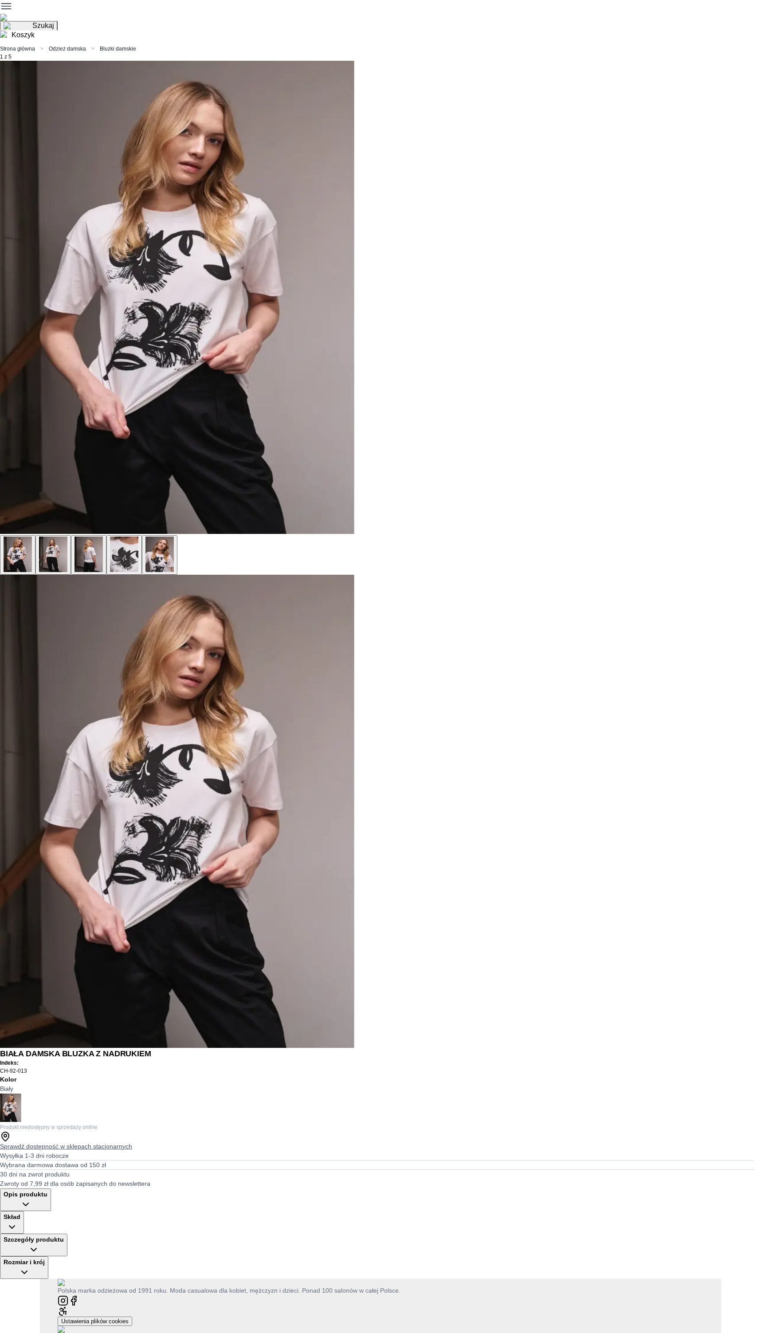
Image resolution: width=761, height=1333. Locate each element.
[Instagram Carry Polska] (63, 1300)
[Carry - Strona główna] (70, 1282)
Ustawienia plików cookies (95, 1321)
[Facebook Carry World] (73, 1300)
